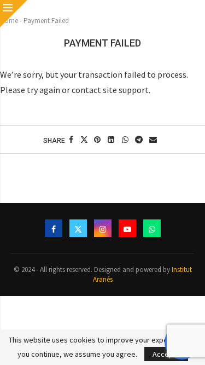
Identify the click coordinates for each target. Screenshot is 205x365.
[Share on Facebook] (72, 139)
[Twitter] (78, 228)
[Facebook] (53, 228)
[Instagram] (103, 228)
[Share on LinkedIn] (111, 139)
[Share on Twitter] (84, 139)
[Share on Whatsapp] (125, 139)
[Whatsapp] (152, 228)
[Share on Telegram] (139, 139)
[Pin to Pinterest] (97, 139)
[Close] (13, 13)
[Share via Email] (153, 139)
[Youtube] (127, 228)
